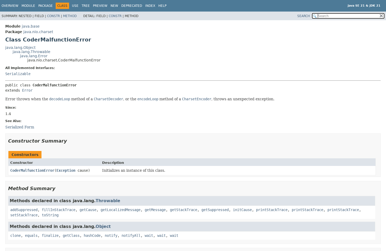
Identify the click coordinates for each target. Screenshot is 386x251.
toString (50, 215)
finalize (50, 235)
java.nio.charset (38, 32)
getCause (88, 210)
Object (103, 226)
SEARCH (303, 16)
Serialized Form (19, 127)
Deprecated (131, 6)
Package (45, 6)
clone (15, 235)
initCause (242, 210)
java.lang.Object (20, 47)
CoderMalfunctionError (32, 170)
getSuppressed (215, 210)
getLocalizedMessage (120, 210)
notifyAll (131, 235)
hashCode (92, 235)
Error (27, 90)
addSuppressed (24, 210)
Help (162, 6)
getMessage (155, 210)
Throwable (108, 200)
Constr (53, 16)
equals (31, 235)
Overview (10, 6)
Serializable (17, 74)
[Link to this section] (71, 141)
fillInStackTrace (58, 210)
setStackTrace (24, 215)
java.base (31, 26)
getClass (71, 235)
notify (111, 235)
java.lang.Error (34, 56)
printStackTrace (272, 210)
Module (28, 6)
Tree (86, 6)
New (114, 6)
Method (70, 16)
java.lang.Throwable (31, 52)
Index (150, 6)
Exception (65, 170)
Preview (100, 6)
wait (149, 235)
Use (75, 6)
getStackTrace (183, 210)
